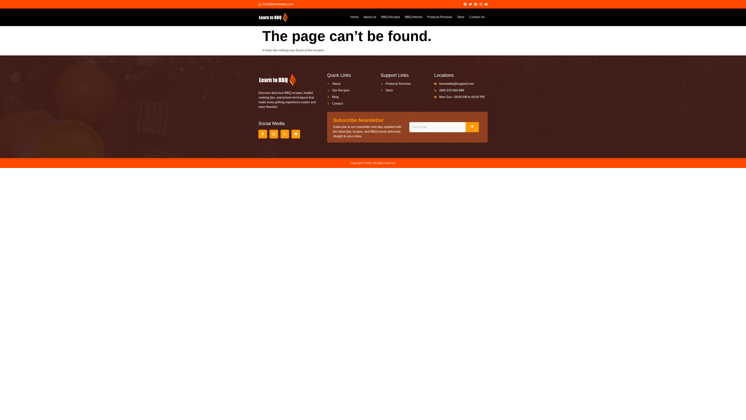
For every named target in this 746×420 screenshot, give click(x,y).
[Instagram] (480, 4)
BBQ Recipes (390, 17)
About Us (369, 17)
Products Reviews (439, 17)
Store (461, 17)
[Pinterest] (475, 4)
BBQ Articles (413, 17)
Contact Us (477, 17)
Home (354, 17)
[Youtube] (486, 4)
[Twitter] (470, 4)
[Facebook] (465, 4)
